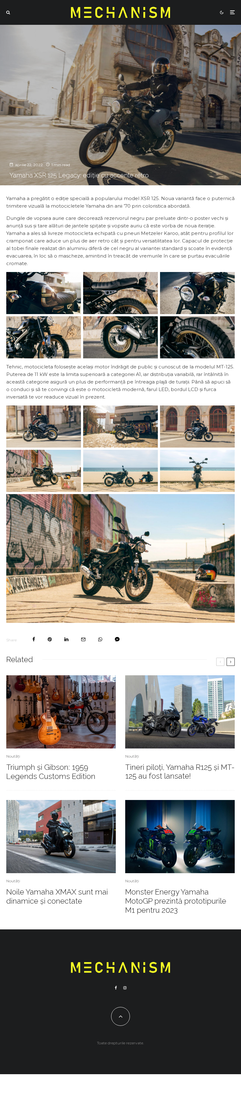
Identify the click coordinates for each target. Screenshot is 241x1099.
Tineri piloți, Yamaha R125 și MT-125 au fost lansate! (180, 772)
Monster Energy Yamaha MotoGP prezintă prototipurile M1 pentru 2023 (175, 901)
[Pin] (50, 639)
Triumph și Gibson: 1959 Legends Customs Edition (50, 772)
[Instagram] (125, 988)
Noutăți (13, 756)
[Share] (33, 639)
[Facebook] (116, 988)
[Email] (83, 639)
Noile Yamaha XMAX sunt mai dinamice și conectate (57, 897)
